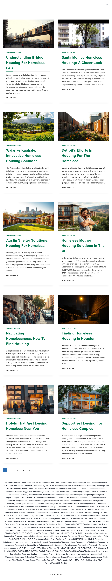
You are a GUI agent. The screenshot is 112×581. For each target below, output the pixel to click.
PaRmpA (91, 548)
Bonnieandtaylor (79, 482)
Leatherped (79, 509)
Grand (27, 527)
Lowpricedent (15, 554)
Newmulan (101, 503)
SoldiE (52, 521)
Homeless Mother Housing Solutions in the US (83, 245)
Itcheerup (60, 494)
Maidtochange (53, 491)
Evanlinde (10, 518)
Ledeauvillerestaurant (13, 491)
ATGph (81, 551)
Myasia (81, 536)
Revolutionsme (71, 545)
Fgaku (19, 560)
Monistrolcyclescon (59, 536)
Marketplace (24, 524)
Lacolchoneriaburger (96, 488)
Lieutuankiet (19, 521)
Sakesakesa (88, 500)
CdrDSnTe (94, 530)
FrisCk (59, 560)
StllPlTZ (79, 524)
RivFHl (22, 539)
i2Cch (65, 539)
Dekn (70, 539)
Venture (68, 521)
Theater (26, 560)
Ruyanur (52, 554)
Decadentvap (37, 536)
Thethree (40, 560)
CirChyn (49, 551)
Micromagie (9, 545)
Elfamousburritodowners (14, 557)
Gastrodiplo (59, 512)
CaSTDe (21, 551)
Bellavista (96, 515)
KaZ (86, 548)
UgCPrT (51, 533)
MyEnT (81, 548)
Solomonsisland (25, 506)
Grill (107, 485)
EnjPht (75, 548)
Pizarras (75, 485)
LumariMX (28, 485)
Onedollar (45, 521)
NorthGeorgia (60, 485)
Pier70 (26, 515)
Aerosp (74, 521)
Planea (103, 518)
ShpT (100, 560)
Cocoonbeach (43, 506)
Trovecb (29, 509)
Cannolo (55, 515)
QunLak (42, 551)
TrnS (82, 560)
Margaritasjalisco (91, 494)
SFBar (39, 548)
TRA (35, 488)
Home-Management (81, 506)
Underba (41, 488)
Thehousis (76, 518)
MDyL (77, 560)
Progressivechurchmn (28, 503)
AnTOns (74, 551)
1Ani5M (64, 533)
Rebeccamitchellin (46, 545)
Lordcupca (28, 542)
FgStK (47, 539)
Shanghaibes (98, 500)
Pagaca (42, 527)
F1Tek (38, 521)
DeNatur (63, 482)
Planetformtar (103, 542)
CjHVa (69, 548)
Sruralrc (49, 557)
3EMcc (51, 485)
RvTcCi (56, 551)
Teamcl (96, 518)
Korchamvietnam (60, 557)
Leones (84, 518)
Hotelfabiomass (49, 494)
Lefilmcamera (67, 503)
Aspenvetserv (90, 503)
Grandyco (53, 506)
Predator (82, 485)
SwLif (47, 563)
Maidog (36, 542)
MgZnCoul (71, 530)
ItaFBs (38, 533)
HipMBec (8, 551)
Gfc (72, 515)
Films (85, 521)
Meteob (58, 530)
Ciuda (105, 557)
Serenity (95, 512)
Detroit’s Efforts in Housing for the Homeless (77, 155)
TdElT (16, 539)
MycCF (56, 548)
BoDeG (25, 530)
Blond (16, 494)
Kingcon (61, 524)
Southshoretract (51, 488)
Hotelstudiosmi (83, 554)
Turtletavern (99, 509)
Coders (8, 527)
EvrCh (15, 533)
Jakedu (105, 521)
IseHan (67, 512)
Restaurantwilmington (65, 509)
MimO (34, 482)
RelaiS (62, 491)
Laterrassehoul (96, 554)
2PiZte (14, 551)
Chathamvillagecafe (39, 491)
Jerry (11, 485)
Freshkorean (71, 554)
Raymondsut (83, 545)
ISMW (5, 485)
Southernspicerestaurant (69, 488)
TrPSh (80, 539)
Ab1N (53, 539)
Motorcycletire (54, 518)
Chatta (17, 518)
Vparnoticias (40, 557)
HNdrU (57, 533)
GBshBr (102, 530)
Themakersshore (68, 542)
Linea (57, 482)
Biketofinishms (73, 497)
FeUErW (31, 530)
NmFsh (91, 539)
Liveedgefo (27, 536)
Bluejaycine (44, 500)
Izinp (86, 539)
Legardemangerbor (14, 497)
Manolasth (20, 542)
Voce (77, 515)
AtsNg (72, 524)
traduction (21, 512)
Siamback (34, 527)
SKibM (44, 533)
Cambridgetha (51, 524)
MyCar (45, 485)
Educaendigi (94, 545)
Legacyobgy (9, 536)
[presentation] (28, 31)
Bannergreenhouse (10, 506)
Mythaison (53, 500)
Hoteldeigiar (79, 491)
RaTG (24, 548)
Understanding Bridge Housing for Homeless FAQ (25, 62)
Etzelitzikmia (102, 491)
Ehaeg (14, 527)
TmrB (69, 533)
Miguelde (47, 536)
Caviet (67, 524)
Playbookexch (102, 551)
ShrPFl (21, 533)
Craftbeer (92, 521)
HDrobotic (37, 497)
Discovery (26, 554)
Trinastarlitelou (55, 542)
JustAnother (18, 485)
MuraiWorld (89, 509)
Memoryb (70, 491)
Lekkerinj (103, 512)
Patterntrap (42, 503)
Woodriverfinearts (65, 506)
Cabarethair (61, 554)
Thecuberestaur (76, 500)
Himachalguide (12, 503)
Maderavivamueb (74, 557)
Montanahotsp (96, 557)
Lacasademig (89, 533)
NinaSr (65, 560)
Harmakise (15, 482)
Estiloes (48, 515)
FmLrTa (63, 551)
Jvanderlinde (85, 497)
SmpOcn (41, 539)
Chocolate (81, 512)
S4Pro (87, 530)
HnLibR (63, 548)
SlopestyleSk (104, 506)
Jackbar (45, 518)
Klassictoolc (60, 545)
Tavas (93, 491)
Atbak (34, 506)
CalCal (90, 518)
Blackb (38, 518)
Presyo (99, 521)
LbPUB (105, 536)
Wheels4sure (27, 497)
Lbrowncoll (40, 512)
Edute (80, 521)
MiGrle (53, 560)
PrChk (34, 539)
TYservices (37, 485)
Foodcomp (60, 521)
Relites (89, 512)
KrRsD (28, 539)
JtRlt (34, 548)
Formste (84, 527)
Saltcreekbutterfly (31, 500)
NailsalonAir (13, 509)
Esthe (7, 524)
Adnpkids (68, 494)
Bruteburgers (77, 494)
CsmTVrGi (80, 530)
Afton (29, 482)
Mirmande (38, 494)
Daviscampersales (98, 497)
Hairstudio (34, 524)
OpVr (95, 560)
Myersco (91, 527)
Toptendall (44, 542)
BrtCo (75, 533)
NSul (87, 560)
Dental (69, 482)
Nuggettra (27, 491)
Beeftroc (11, 500)
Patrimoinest (16, 488)
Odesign (69, 527)
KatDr (68, 551)
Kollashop (29, 545)
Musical (54, 497)
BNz (91, 560)
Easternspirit (9, 515)
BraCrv (47, 560)
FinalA (89, 482)
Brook (32, 518)
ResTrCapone (79, 503)
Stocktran (19, 515)
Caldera (33, 560)
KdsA (19, 548)
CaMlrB (105, 548)
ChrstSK (50, 530)
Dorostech (46, 497)
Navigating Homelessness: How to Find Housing (26, 338)
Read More (12, 98)
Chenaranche (63, 500)
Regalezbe (99, 539)
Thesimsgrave (90, 551)
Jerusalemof (11, 530)
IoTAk (19, 530)
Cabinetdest (73, 536)
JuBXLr (72, 560)
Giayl (26, 494)
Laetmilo (104, 515)
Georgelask (19, 545)
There (31, 494)
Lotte (22, 494)
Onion (68, 485)
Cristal (62, 527)
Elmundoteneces (49, 509)
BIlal (38, 530)
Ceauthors (62, 497)
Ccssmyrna (30, 512)
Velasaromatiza (10, 548)
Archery (95, 482)
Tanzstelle (103, 545)
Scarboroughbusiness (39, 554)
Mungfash (20, 500)
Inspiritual (103, 482)
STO (8, 488)
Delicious (55, 527)
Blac (52, 482)
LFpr (44, 548)
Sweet (24, 488)
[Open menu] (107, 4)
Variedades (37, 509)
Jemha (11, 494)
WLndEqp (8, 533)
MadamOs (14, 524)
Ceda (82, 515)
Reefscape (100, 485)
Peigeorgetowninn (54, 503)
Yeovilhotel (93, 506)
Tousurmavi (39, 515)
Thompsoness (90, 536)
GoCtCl (64, 563)
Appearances (30, 521)
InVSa (99, 536)
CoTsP (57, 563)
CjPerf (14, 560)
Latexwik (21, 509)
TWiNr (80, 533)
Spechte (41, 524)
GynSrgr (59, 539)
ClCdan (99, 548)
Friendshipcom (65, 515)
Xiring (31, 515)
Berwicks (46, 482)
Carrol (63, 530)
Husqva (8, 560)
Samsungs (49, 512)
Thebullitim (92, 542)
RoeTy (27, 533)
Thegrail (87, 491)
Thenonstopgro (82, 542)
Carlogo (21, 527)
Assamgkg (25, 518)
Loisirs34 (88, 515)
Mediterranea (101, 527)
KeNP (75, 539)
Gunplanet (86, 557)
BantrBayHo (88, 524)
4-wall (39, 482)
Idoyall (35, 545)
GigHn (11, 539)
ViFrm (52, 563)
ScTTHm (34, 551)
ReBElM (43, 530)
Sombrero (97, 524)
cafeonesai (83, 488)
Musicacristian (11, 512)
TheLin (104, 524)
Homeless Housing (13, 53)
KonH (105, 560)
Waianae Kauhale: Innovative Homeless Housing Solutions (23, 155)
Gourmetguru (66, 518)
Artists (30, 488)
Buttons (74, 512)
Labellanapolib (9, 542)
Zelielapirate (30, 557)
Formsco (76, 527)
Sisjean (48, 527)
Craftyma (18, 536)
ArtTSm (50, 548)
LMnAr (28, 551)
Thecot (23, 482)
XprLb (29, 548)
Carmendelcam (101, 533)
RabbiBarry (91, 485)
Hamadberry (9, 521)
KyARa (101, 494)
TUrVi (33, 533)
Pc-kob (8, 482)
